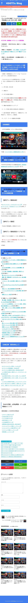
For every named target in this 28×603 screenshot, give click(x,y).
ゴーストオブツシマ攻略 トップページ (11, 426)
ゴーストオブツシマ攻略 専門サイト (10, 428)
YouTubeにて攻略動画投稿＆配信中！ (14, 6)
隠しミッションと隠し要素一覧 (9, 323)
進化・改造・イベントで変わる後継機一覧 (12, 307)
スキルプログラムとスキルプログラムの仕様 (12, 284)
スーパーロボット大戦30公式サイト (13, 151)
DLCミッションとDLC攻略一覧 (9, 325)
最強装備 (11, 456)
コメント (3, 482)
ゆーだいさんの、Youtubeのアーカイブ (10, 206)
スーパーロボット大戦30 (6, 441)
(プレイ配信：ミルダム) (18, 49)
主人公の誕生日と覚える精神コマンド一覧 (12, 263)
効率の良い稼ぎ (20, 454)
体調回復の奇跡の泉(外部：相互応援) (10, 424)
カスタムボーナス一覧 (7, 328)
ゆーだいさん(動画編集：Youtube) (10, 368)
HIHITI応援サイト (6, 420)
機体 (20, 51)
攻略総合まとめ (5, 456)
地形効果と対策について (8, 332)
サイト (2, 505)
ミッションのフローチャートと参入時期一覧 (12, 290)
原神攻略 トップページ (7, 431)
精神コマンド (13, 51)
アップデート (11, 443)
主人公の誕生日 (4, 51)
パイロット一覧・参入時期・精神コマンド (12, 281)
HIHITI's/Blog (13, 601)
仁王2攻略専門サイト (7, 422)
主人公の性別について (7, 334)
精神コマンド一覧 (6, 294)
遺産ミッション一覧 (6, 327)
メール (2, 500)
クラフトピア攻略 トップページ (9, 430)
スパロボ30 (18, 445)
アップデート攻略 (19, 443)
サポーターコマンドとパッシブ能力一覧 (11, 319)
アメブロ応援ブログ (6, 418)
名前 (2, 494)
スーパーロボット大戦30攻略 (18, 449)
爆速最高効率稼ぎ (18, 456)
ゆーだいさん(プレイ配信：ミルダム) (10, 366)
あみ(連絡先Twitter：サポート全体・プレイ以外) (13, 375)
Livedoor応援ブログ (6, 416)
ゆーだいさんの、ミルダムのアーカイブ (11, 204)
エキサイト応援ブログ (7, 414)
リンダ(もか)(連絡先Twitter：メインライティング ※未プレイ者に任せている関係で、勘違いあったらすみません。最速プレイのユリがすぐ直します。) (13, 383)
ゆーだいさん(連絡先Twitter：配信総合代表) (12, 370)
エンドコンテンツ (5, 445)
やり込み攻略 (4, 443)
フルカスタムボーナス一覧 (8, 330)
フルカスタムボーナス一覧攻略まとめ (9, 454)
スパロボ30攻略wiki (13, 447)
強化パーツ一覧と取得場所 (8, 288)
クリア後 (12, 445)
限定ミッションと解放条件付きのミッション (12, 336)
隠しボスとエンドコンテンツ (9, 275)
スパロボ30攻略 (5, 447)
